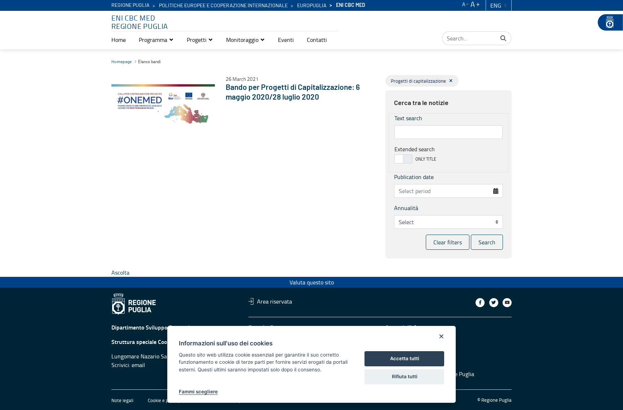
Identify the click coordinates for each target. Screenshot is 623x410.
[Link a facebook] (480, 302)
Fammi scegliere (198, 391)
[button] (156, 39)
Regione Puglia (130, 5)
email (138, 365)
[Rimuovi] (451, 80)
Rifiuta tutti (404, 376)
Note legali (122, 400)
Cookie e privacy (164, 400)
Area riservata (274, 301)
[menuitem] (118, 39)
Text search (408, 118)
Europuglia (312, 5)
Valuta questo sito (312, 282)
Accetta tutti (404, 358)
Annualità (406, 208)
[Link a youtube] (507, 302)
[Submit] (503, 38)
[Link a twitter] (493, 302)
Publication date (414, 177)
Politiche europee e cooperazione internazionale (223, 5)
